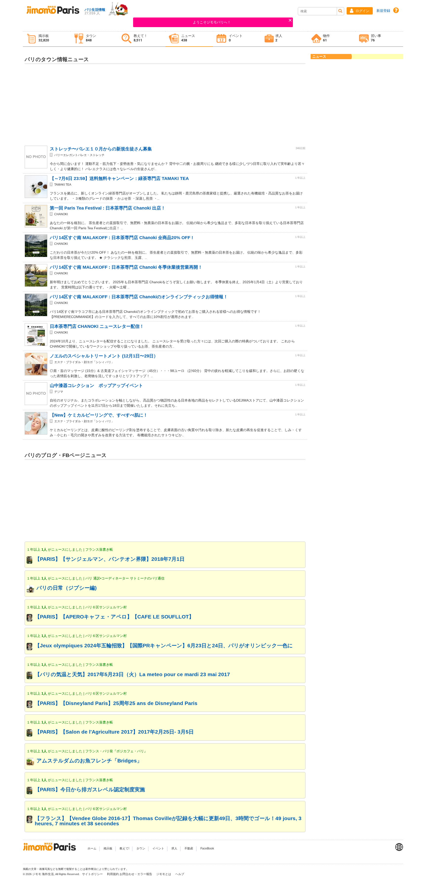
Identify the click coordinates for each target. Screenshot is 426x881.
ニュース (319, 56)
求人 (174, 848)
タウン (140, 848)
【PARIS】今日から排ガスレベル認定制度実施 (90, 789)
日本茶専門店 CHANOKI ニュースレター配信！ (97, 326)
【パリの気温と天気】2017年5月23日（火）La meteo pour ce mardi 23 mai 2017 (132, 674)
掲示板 (108, 848)
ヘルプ (179, 874)
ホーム (92, 848)
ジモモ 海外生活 (43, 874)
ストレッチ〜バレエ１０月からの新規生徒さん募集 (101, 148)
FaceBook (207, 848)
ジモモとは (164, 874)
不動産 (188, 848)
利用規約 (113, 874)
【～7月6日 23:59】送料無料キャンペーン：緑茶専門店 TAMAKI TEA (119, 178)
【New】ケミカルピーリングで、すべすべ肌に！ (99, 415)
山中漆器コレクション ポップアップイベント (96, 385)
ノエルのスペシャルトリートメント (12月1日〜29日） (104, 355)
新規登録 (383, 11)
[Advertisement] (165, 102)
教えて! (124, 848)
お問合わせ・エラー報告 (136, 874)
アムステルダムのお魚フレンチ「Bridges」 (89, 760)
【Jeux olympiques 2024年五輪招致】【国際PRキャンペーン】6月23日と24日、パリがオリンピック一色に (164, 645)
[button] (360, 11)
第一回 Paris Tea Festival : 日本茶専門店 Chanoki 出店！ (107, 208)
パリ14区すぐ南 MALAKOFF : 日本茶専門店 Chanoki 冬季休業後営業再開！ (126, 267)
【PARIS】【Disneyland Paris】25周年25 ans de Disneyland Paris (116, 703)
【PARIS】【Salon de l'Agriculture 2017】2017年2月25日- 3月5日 (114, 732)
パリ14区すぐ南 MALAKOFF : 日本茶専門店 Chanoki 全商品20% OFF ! (121, 237)
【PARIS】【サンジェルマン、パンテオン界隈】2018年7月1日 (110, 559)
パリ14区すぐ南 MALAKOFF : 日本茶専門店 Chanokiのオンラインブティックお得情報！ (139, 296)
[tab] (47, 39)
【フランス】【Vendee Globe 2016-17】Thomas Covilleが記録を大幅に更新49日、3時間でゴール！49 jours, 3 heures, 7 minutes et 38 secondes (168, 820)
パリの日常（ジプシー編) (66, 588)
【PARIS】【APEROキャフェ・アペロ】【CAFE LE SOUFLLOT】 (114, 616)
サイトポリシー (93, 874)
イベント (158, 848)
